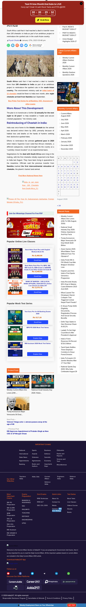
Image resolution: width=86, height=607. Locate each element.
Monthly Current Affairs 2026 (68, 67)
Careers (57, 510)
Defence (47, 454)
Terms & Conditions (54, 598)
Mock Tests (71, 498)
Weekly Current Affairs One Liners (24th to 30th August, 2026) (69, 219)
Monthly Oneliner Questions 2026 (69, 73)
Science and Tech (61, 460)
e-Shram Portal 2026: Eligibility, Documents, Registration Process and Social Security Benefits (69, 312)
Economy (47, 461)
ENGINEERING (27, 520)
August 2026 (66, 115)
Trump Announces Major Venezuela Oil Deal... (16, 413)
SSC (23, 506)
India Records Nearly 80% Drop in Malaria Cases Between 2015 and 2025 (69, 285)
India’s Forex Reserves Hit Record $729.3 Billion (68, 341)
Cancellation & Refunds (36, 598)
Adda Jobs (35, 476)
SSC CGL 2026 (42, 505)
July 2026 (64, 119)
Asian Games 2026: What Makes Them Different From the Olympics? (68, 252)
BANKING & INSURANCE (26, 501)
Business (47, 450)
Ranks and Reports (60, 455)
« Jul (59, 205)
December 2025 (67, 145)
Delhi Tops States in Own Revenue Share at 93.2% (69, 324)
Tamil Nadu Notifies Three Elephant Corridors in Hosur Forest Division (68, 350)
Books (69, 512)
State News (23, 457)
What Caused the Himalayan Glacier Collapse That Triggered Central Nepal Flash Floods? (69, 297)
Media (54, 505)
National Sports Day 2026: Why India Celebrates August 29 (69, 369)
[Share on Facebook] (21, 45)
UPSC (24, 523)
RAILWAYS (25, 509)
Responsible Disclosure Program (14, 598)
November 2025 (67, 149)
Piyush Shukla (13, 40)
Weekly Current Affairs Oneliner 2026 (68, 60)
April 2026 (65, 131)
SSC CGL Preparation (11, 525)
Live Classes (71, 502)
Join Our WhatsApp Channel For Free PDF (26, 213)
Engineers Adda (60, 477)
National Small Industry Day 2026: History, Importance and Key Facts (68, 230)
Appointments (24, 461)
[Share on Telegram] (12, 45)
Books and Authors (35, 465)
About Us (55, 498)
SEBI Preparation (11, 514)
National (22, 450)
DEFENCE (25, 516)
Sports (34, 450)
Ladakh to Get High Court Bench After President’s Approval (68, 332)
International (23, 454)
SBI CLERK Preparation (11, 509)
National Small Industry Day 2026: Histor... (41, 391)
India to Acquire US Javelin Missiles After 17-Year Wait (69, 360)
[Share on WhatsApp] (8, 45)
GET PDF (71, 605)
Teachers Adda (22, 477)
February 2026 (66, 138)
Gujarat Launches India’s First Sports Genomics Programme (68, 274)
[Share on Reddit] (17, 45)
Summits (47, 457)
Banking (22, 464)
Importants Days (48, 465)
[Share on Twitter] (26, 45)
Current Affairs (47, 477)
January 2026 (66, 142)
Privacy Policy (67, 598)
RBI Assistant (11, 530)
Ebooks (69, 509)
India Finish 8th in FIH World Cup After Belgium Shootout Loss (68, 263)
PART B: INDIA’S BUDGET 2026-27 (69, 34)
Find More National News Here (30, 176)
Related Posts (13, 370)
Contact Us (56, 502)
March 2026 (65, 134)
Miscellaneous (62, 465)
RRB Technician (42, 498)
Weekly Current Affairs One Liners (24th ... (17, 391)
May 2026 (64, 127)
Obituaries (60, 450)
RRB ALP (40, 502)
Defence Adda (47, 483)
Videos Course (72, 505)
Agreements (36, 461)
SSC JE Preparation (11, 520)
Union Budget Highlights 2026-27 (70, 40)
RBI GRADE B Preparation (12, 534)
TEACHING (26, 513)
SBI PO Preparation (11, 503)
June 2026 (65, 123)
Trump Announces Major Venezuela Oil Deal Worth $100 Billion (68, 241)
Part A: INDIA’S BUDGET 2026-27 (69, 28)
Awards (34, 454)
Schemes (35, 457)
